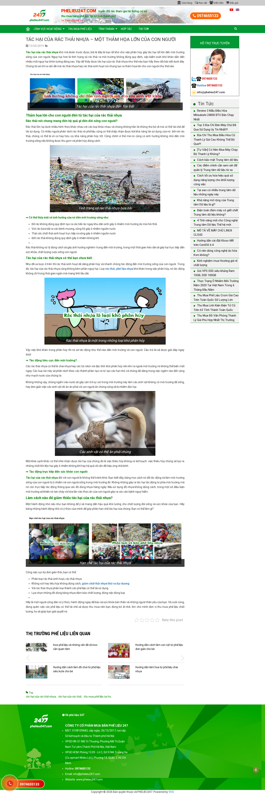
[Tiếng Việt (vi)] (231, 9)
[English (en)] (237, 9)
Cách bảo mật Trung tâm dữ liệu (217, 160)
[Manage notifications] (256, 770)
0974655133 (207, 15)
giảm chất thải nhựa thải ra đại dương (105, 583)
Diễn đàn (218, 2)
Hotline (209, 85)
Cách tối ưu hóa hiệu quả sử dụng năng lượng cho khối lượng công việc (214, 180)
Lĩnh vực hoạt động (47, 28)
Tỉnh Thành (106, 28)
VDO (171, 791)
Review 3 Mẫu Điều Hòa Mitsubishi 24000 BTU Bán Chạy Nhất (214, 115)
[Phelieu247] (39, 15)
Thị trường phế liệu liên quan (58, 633)
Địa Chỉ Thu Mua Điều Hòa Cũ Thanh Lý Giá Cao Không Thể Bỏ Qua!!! (214, 139)
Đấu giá (233, 2)
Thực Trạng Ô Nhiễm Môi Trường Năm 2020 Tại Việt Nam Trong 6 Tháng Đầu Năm (216, 285)
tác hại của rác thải (69, 696)
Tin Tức (144, 28)
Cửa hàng (186, 2)
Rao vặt (202, 2)
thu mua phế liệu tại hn (97, 696)
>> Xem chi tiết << (72, 20)
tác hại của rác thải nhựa (41, 696)
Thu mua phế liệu (80, 28)
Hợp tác (126, 28)
